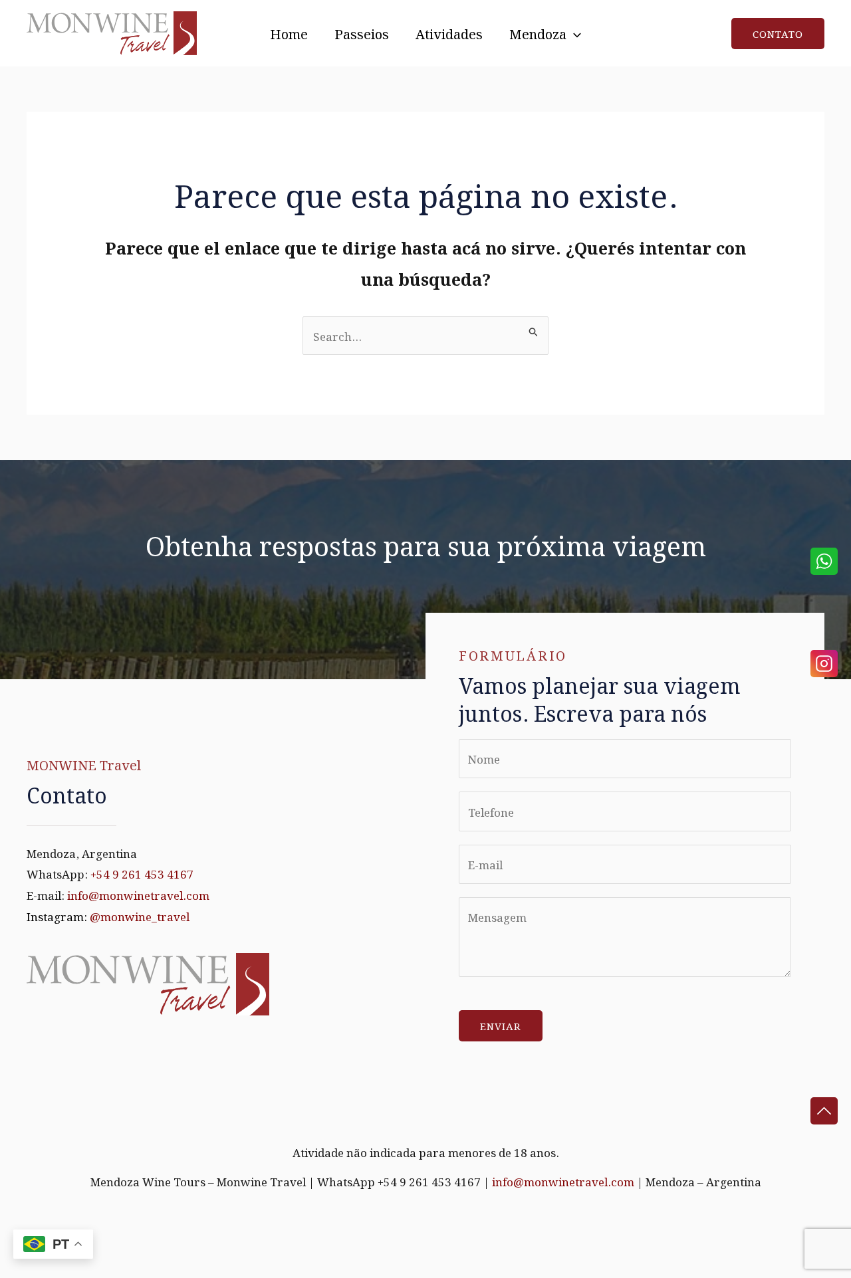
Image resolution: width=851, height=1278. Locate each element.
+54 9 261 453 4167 (141, 873)
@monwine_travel (139, 915)
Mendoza (537, 33)
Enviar (500, 1025)
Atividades (449, 33)
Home (289, 33)
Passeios (361, 33)
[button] (573, 33)
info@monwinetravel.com (138, 894)
